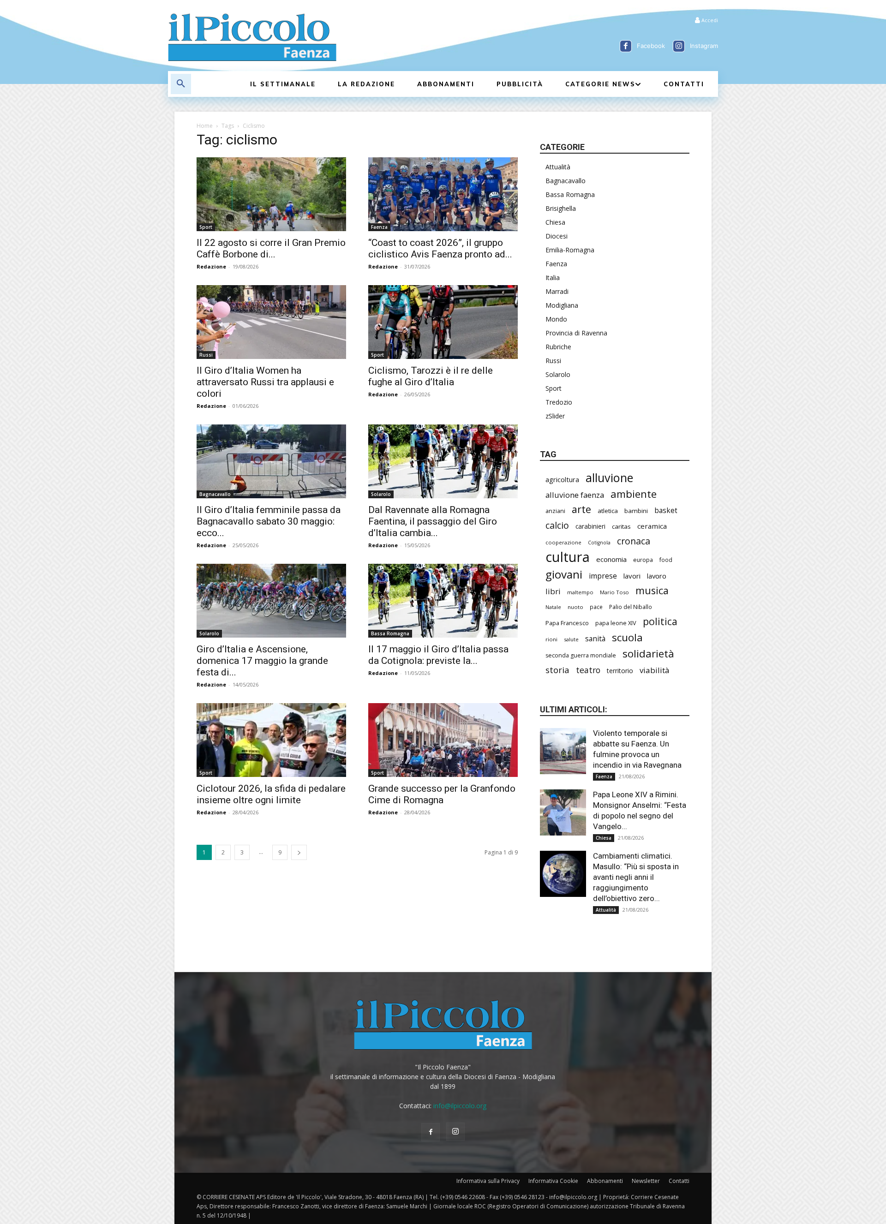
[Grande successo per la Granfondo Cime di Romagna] (443, 740)
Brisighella (560, 208)
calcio (557, 525)
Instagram (704, 45)
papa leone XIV (615, 623)
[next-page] (299, 852)
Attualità (557, 166)
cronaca (633, 541)
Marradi (557, 291)
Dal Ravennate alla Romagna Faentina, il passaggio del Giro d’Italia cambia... (432, 521)
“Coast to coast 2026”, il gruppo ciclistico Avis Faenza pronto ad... (440, 248)
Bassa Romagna (390, 633)
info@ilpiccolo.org (459, 1105)
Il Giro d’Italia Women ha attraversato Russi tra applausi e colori (265, 382)
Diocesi (556, 236)
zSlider (555, 416)
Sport (205, 227)
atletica (608, 511)
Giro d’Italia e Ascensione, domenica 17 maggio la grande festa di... (262, 661)
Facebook (651, 45)
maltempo (580, 592)
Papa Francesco (567, 623)
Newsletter (646, 1181)
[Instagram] (678, 46)
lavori (632, 575)
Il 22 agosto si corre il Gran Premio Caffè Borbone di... (271, 248)
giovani (563, 574)
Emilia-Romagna (569, 249)
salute (571, 639)
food (665, 559)
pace (596, 606)
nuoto (575, 606)
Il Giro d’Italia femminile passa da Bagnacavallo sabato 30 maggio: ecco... (269, 521)
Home (205, 126)
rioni (551, 639)
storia (557, 670)
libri (553, 591)
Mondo (556, 319)
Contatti (679, 1181)
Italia (552, 277)
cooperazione (563, 542)
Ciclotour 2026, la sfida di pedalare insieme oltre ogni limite (271, 794)
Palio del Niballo (630, 606)
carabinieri (590, 526)
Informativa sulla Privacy (488, 1181)
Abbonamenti (605, 1181)
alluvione (609, 478)
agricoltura (562, 479)
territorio (620, 670)
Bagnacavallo (215, 494)
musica (652, 590)
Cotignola (599, 542)
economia (611, 559)
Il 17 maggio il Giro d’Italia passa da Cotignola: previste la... (438, 655)
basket (665, 510)
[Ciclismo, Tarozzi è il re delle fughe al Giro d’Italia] (443, 322)
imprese (603, 576)
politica (660, 621)
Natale (553, 606)
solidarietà (648, 653)
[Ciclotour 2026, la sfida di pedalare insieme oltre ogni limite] (271, 740)
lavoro (656, 575)
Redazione (211, 266)
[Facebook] (625, 46)
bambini (636, 511)
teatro (588, 670)
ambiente (634, 494)
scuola (627, 637)
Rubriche (558, 346)
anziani (555, 511)
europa (643, 560)
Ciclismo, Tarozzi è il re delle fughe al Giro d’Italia (430, 376)
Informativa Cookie (553, 1181)
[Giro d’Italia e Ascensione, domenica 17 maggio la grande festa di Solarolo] (271, 601)
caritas (621, 526)
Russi (206, 355)
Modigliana (561, 305)
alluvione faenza (574, 495)
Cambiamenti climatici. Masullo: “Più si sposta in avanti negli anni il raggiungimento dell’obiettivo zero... (636, 877)
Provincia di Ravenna (576, 332)
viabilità (655, 670)
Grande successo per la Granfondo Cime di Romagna (441, 794)
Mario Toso (614, 592)
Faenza (379, 227)
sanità (595, 639)
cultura (567, 557)
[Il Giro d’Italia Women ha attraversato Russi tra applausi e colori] (271, 322)
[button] (181, 84)
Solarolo (381, 494)
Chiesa (555, 222)
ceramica (652, 526)
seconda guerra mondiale (580, 655)
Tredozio (558, 402)
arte (581, 509)
